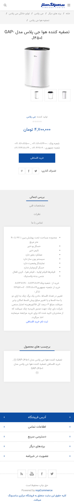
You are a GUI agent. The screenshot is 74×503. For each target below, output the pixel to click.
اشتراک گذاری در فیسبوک (29, 171)
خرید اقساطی (37, 158)
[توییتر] (52, 474)
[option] (64, 98)
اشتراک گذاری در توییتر (36, 171)
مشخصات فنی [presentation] (37, 206)
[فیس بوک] (42, 474)
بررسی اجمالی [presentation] (37, 197)
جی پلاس (31, 117)
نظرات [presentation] (37, 214)
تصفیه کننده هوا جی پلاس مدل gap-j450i (39, 360)
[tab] (37, 197)
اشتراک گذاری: (48, 171)
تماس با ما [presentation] (37, 223)
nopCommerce (43, 491)
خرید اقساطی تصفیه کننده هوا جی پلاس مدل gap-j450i (37, 366)
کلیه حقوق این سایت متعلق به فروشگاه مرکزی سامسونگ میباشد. (37, 498)
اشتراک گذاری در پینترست (22, 171)
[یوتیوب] (32, 474)
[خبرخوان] (22, 474)
